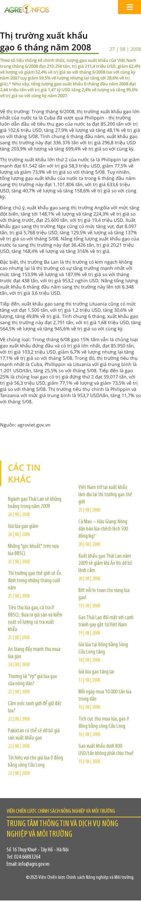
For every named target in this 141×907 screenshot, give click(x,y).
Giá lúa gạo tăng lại (96, 672)
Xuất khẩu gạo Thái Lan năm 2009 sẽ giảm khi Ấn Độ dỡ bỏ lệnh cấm (105, 563)
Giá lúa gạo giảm (23, 527)
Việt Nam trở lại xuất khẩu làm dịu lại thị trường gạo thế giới (105, 495)
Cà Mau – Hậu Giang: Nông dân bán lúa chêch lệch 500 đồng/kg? (103, 529)
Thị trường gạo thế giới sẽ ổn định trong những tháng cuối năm (34, 581)
